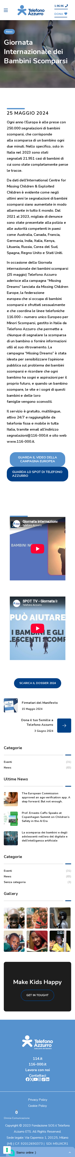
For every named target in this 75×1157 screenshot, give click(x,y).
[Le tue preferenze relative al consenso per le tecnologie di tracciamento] (7, 1150)
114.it (37, 1058)
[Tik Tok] (44, 1079)
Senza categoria (37, 882)
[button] (61, 6)
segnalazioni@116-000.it (27, 435)
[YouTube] (36, 1079)
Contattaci (37, 1075)
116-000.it (37, 1064)
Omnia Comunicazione (16, 1118)
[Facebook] (28, 1079)
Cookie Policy (37, 1106)
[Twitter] (32, 1079)
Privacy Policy (37, 1100)
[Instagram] (40, 1079)
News (9, 31)
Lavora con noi (37, 1069)
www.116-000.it (20, 441)
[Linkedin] (48, 1079)
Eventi (37, 762)
